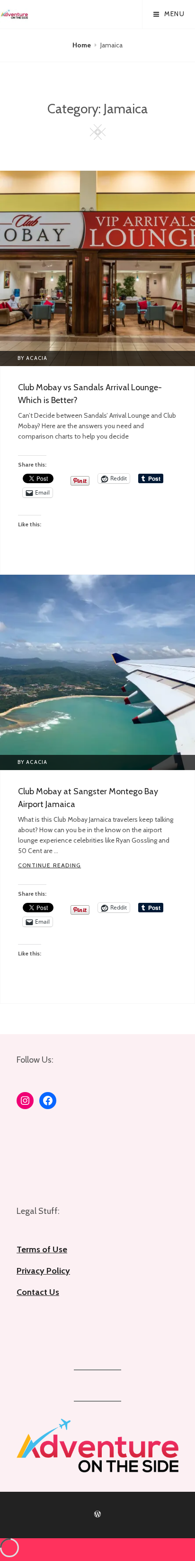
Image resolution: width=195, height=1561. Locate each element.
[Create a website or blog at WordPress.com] (97, 1514)
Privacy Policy (43, 1271)
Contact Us (38, 1292)
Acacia (36, 358)
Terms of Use (42, 1249)
